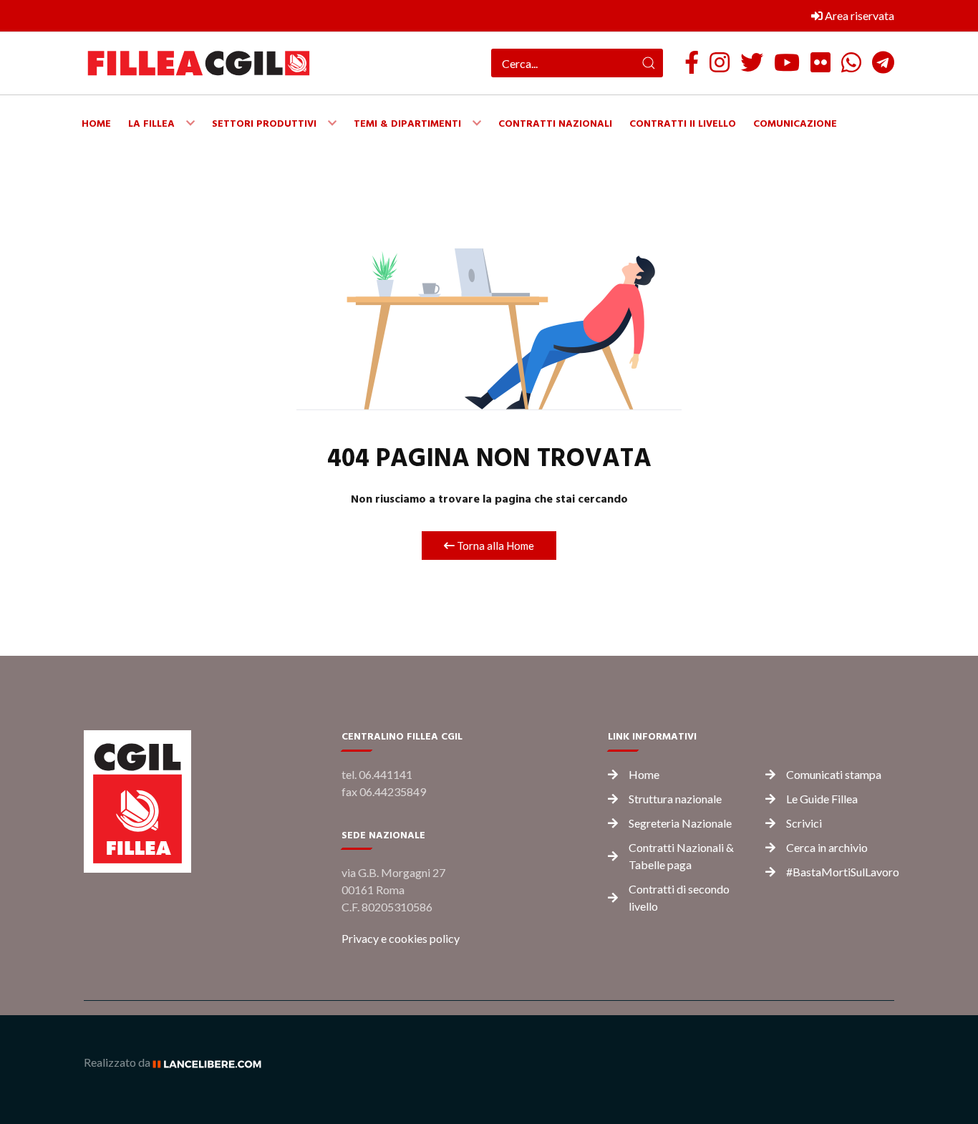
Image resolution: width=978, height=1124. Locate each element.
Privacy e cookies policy (401, 938)
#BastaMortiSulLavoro (842, 871)
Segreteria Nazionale (680, 823)
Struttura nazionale (675, 798)
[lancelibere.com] (211, 1062)
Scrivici (804, 823)
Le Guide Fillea (822, 798)
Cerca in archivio (827, 847)
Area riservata (858, 15)
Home (644, 774)
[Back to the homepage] (198, 63)
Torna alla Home (494, 545)
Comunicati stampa (833, 774)
